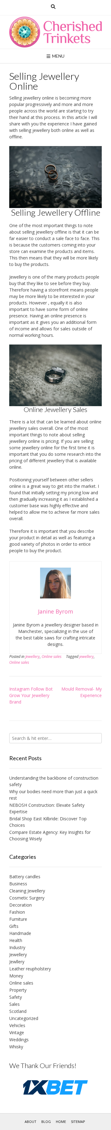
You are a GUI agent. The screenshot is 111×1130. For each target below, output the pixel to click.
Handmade (20, 933)
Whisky (16, 1047)
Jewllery (16, 962)
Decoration (20, 905)
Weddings (19, 1039)
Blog (46, 1121)
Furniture (18, 919)
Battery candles (24, 876)
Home (61, 1121)
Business (18, 884)
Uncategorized (23, 1018)
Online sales (51, 656)
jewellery (86, 656)
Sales (14, 1004)
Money (16, 976)
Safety (15, 997)
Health (15, 940)
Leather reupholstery (30, 969)
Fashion (17, 912)
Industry (17, 947)
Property (18, 990)
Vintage (16, 1032)
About (30, 1121)
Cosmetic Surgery (26, 898)
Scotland (18, 1011)
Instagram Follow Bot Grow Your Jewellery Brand (31, 695)
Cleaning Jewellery (27, 891)
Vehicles (17, 1025)
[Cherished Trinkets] (55, 32)
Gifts (13, 926)
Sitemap (78, 1121)
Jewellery (32, 656)
